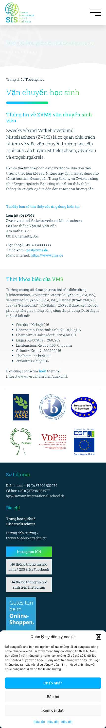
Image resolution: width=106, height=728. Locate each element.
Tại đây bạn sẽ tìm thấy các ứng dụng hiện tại (42, 206)
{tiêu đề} (39, 722)
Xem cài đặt (53, 710)
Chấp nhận (53, 683)
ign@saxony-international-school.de (35, 496)
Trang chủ (14, 79)
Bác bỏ (53, 696)
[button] (98, 636)
